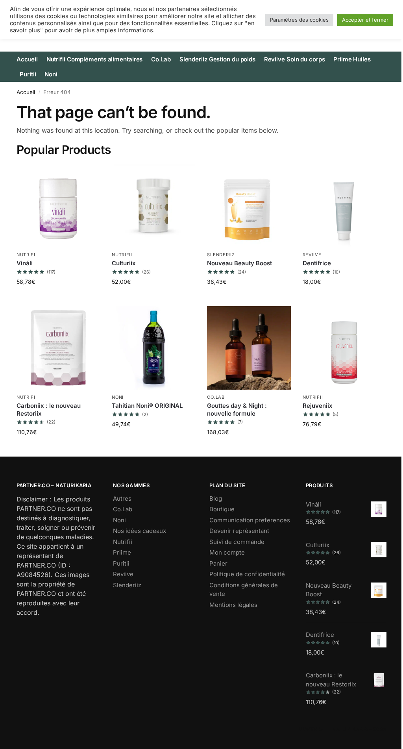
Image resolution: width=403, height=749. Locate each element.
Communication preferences (249, 520)
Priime (122, 552)
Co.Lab (215, 397)
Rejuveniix (318, 405)
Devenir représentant (239, 530)
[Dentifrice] (344, 205)
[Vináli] (58, 205)
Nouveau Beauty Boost (239, 263)
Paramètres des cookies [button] (299, 20)
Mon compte (227, 552)
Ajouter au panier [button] (58, 298)
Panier (218, 563)
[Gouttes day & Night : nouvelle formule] (248, 348)
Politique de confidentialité (247, 574)
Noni (118, 397)
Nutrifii (27, 254)
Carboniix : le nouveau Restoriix (49, 409)
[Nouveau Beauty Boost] (248, 205)
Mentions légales (233, 604)
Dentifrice (317, 263)
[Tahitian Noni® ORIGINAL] (153, 348)
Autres (122, 498)
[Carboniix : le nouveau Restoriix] (58, 348)
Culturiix (124, 263)
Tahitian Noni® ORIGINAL (147, 405)
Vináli (25, 263)
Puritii (121, 563)
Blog (215, 498)
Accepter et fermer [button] (365, 20)
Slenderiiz (221, 254)
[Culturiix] (153, 205)
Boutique (222, 509)
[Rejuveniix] (344, 348)
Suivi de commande (236, 542)
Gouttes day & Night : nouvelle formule (237, 409)
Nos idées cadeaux (139, 530)
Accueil (26, 92)
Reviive (312, 254)
